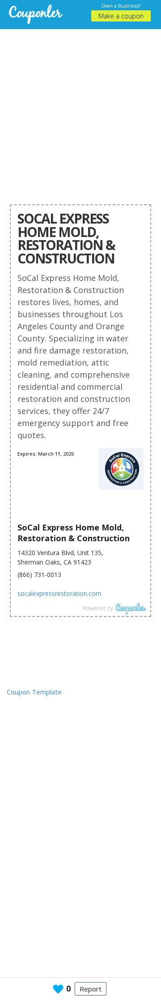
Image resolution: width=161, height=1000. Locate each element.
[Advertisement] (80, 109)
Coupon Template (34, 691)
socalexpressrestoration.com (59, 593)
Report (91, 988)
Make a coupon (121, 16)
